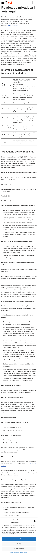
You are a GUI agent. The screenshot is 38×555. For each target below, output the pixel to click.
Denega (19, 543)
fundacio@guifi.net (13, 25)
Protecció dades (23, 552)
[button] (35, 521)
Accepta (19, 539)
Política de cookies (14, 552)
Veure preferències (19, 548)
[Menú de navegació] (35, 2)
